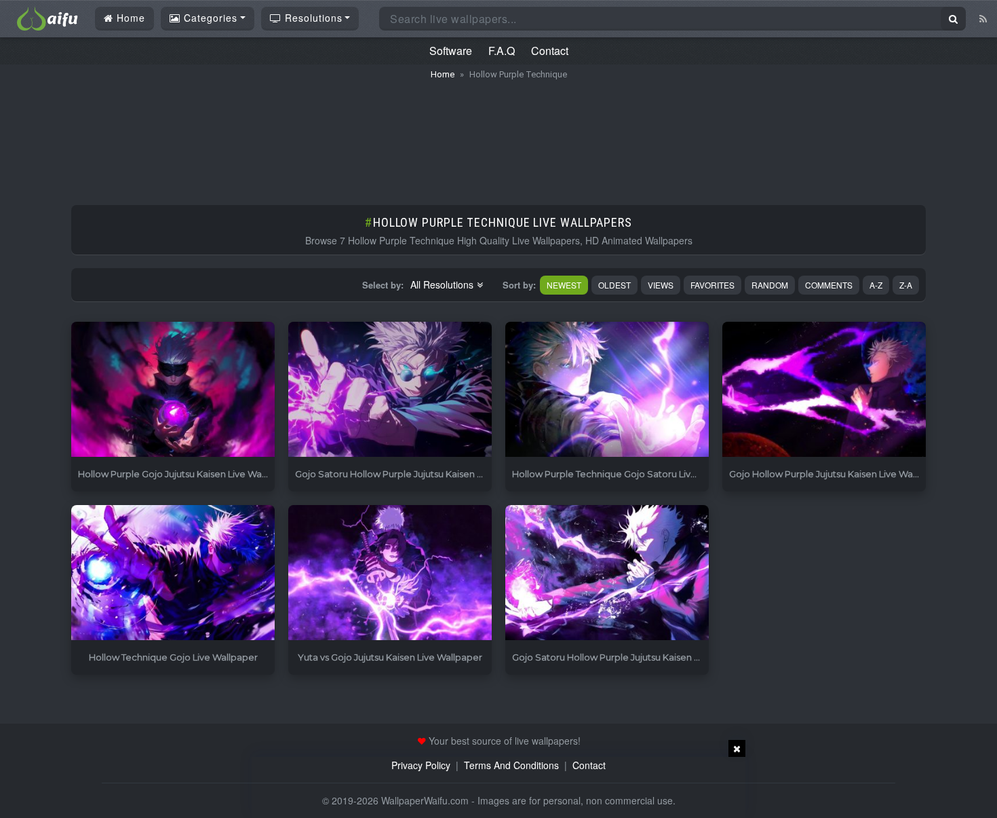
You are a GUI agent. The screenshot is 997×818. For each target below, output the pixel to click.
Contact (549, 50)
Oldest (614, 285)
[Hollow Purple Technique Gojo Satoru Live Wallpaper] (607, 390)
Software (450, 50)
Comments (829, 285)
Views (660, 285)
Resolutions (312, 17)
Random (769, 285)
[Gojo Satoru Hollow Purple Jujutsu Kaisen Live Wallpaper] (390, 390)
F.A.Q (501, 50)
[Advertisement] (498, 135)
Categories (208, 17)
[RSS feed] (983, 18)
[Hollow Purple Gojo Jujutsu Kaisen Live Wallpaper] (173, 390)
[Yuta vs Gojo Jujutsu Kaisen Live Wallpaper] (390, 573)
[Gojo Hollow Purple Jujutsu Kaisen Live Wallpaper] (824, 390)
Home (129, 17)
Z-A (905, 285)
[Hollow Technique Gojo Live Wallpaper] (173, 573)
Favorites (712, 285)
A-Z (875, 285)
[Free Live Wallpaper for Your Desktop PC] (47, 17)
